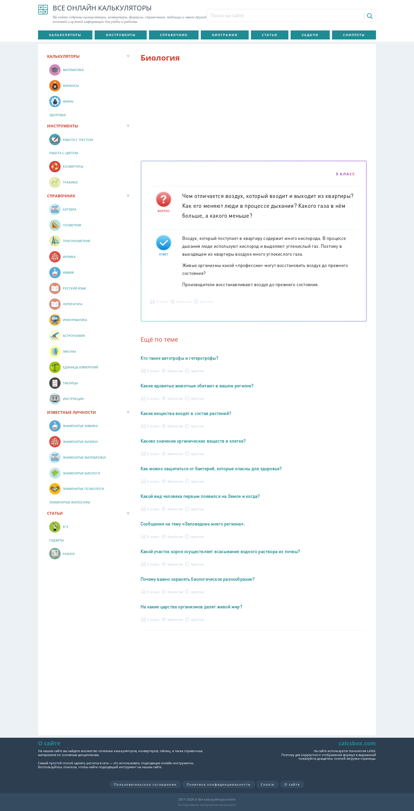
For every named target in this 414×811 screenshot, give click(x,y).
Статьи (269, 35)
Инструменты (121, 35)
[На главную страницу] (43, 14)
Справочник (174, 35)
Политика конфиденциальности (219, 784)
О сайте (292, 784)
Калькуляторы (65, 35)
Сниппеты (354, 35)
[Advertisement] (254, 112)
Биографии (225, 35)
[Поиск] (369, 16)
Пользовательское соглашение (145, 784)
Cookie (267, 784)
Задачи (310, 35)
